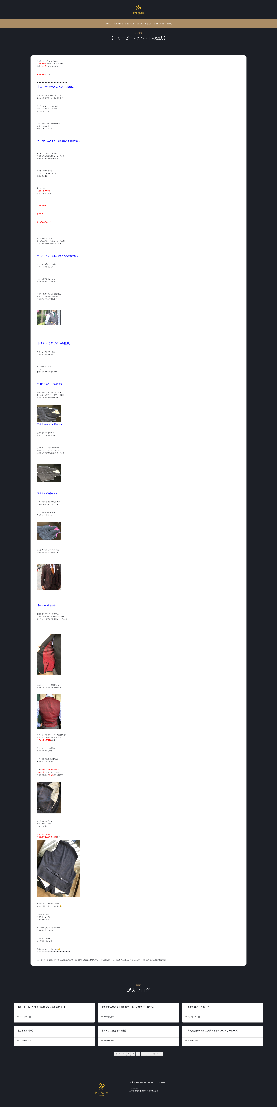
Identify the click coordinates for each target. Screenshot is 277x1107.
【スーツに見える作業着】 (114, 1030)
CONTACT (159, 24)
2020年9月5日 (193, 1040)
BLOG (169, 24)
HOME (108, 24)
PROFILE (130, 24)
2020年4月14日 (25, 1017)
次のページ (157, 1053)
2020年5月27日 (109, 1017)
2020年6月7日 (108, 1040)
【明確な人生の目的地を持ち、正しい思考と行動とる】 (128, 1006)
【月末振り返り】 (25, 1030)
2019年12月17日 (194, 1017)
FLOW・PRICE (144, 24)
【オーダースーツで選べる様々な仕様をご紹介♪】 (41, 1006)
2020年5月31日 (25, 1040)
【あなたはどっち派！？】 (198, 1006)
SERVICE (118, 24)
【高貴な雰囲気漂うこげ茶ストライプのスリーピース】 (212, 1030)
